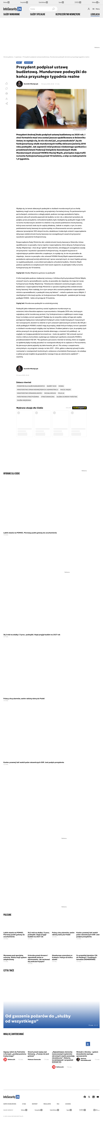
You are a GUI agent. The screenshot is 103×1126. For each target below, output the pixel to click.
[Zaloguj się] (89, 9)
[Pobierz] (6, 98)
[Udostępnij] (6, 103)
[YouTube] (98, 1097)
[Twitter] (89, 1097)
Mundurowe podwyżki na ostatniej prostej (41, 303)
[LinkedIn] (93, 1097)
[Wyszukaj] (53, 8)
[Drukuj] (6, 93)
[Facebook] (85, 1097)
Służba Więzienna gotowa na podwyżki (40, 273)
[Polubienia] (6, 83)
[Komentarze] (6, 88)
